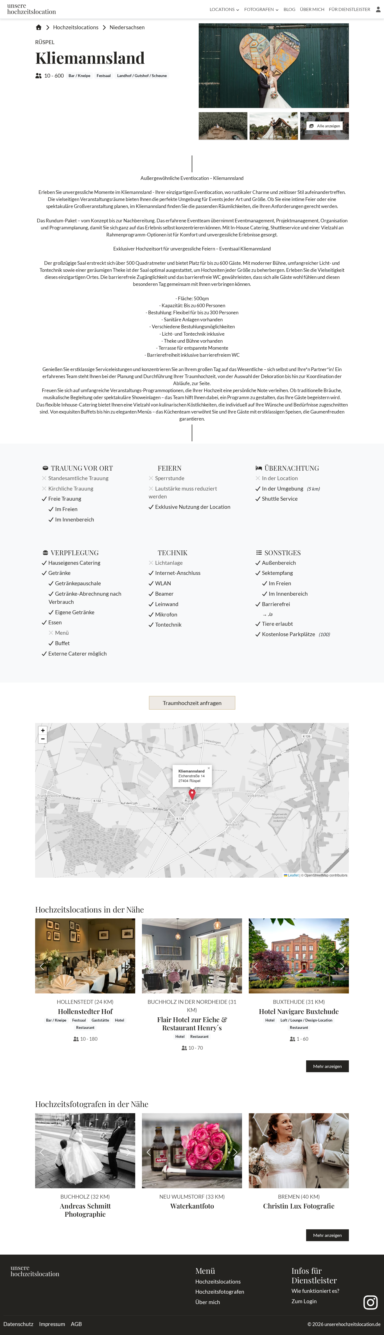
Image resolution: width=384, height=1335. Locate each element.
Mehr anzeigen (327, 1066)
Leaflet (293, 875)
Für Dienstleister (349, 9)
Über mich (312, 9)
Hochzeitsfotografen (219, 1291)
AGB (76, 1324)
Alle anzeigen (328, 125)
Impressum (52, 1324)
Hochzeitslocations (75, 27)
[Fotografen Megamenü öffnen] (277, 9)
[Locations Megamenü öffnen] (238, 9)
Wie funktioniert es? (315, 1290)
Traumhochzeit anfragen (192, 702)
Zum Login (304, 1301)
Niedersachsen (127, 27)
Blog (289, 9)
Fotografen (259, 9)
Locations (222, 9)
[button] (378, 9)
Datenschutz (18, 1324)
